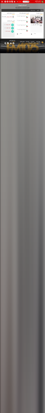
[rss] (5, 1)
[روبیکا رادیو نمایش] (10, 43)
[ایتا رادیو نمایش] (5, 43)
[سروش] (12, 1)
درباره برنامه (33, 10)
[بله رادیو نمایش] (8, 43)
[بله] (7, 1)
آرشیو (38, 10)
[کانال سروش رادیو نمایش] (13, 43)
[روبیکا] (14, 1)
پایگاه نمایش (25, 1)
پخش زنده (19, 1)
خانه (42, 10)
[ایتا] (10, 1)
